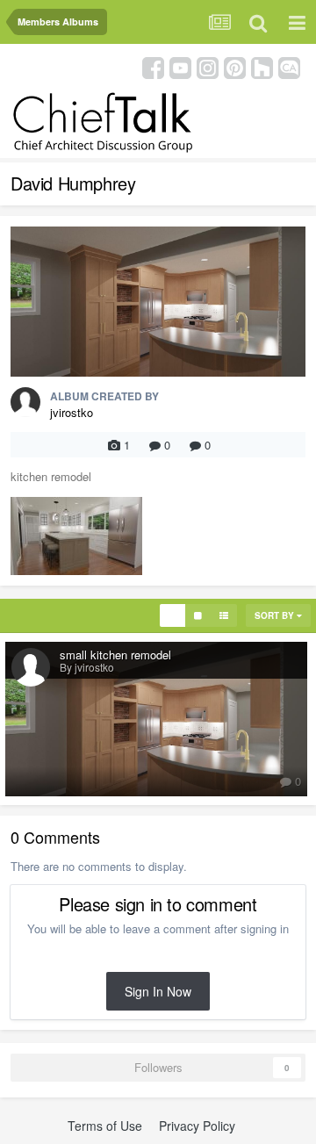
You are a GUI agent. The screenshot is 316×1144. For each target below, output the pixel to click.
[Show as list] (224, 615)
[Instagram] (208, 66)
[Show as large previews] (198, 615)
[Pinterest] (235, 66)
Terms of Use (105, 1125)
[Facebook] (153, 66)
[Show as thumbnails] (172, 615)
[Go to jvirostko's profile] (25, 402)
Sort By (276, 615)
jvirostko (71, 412)
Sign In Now (158, 991)
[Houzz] (262, 66)
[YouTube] (180, 66)
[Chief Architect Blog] (289, 66)
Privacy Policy (197, 1125)
